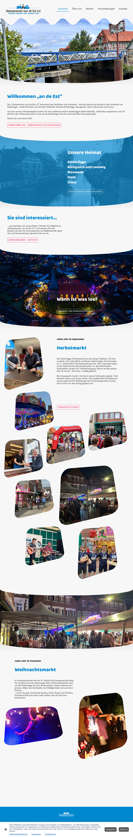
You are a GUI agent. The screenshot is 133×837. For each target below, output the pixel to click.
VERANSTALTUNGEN (68, 407)
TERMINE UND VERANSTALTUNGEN (75, 311)
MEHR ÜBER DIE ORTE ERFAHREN (85, 191)
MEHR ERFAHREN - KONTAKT (22, 240)
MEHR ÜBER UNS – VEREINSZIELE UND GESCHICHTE (34, 125)
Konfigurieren (50, 834)
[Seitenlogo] (23, 9)
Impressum (36, 834)
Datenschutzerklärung (18, 834)
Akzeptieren (110, 829)
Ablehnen (124, 829)
